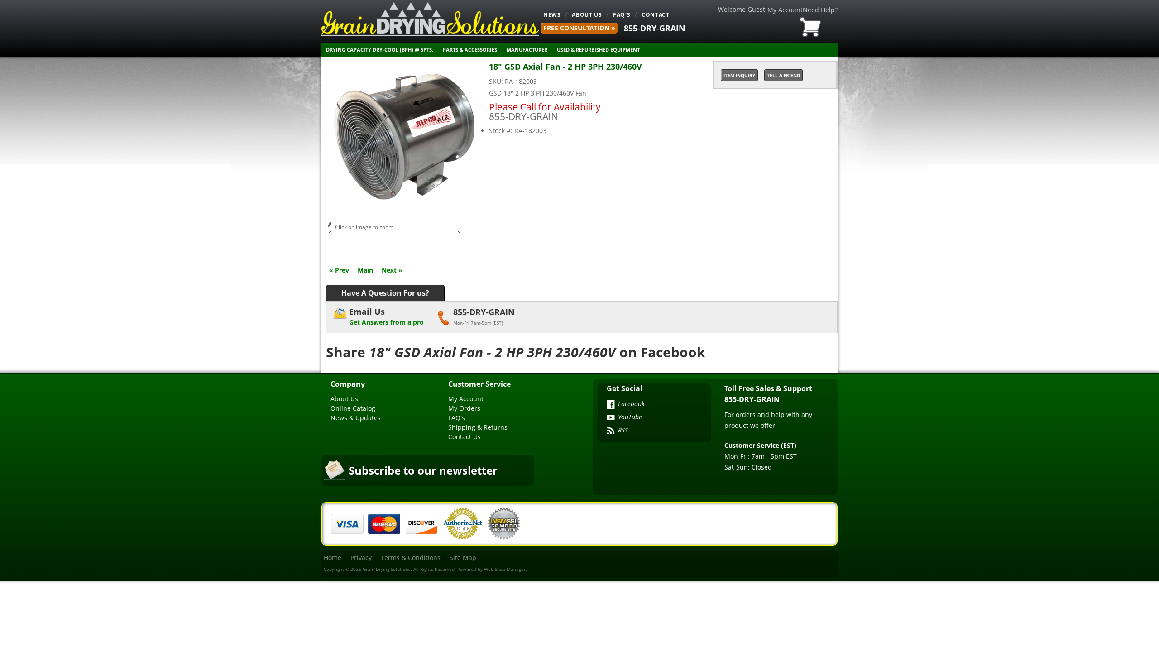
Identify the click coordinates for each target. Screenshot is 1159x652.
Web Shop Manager (505, 569)
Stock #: (501, 130)
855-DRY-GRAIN (654, 28)
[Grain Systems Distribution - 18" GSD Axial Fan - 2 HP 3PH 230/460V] (405, 203)
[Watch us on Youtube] (611, 418)
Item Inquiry (739, 75)
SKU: (497, 81)
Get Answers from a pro (386, 316)
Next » (392, 270)
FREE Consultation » (579, 28)
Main (365, 270)
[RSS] (611, 431)
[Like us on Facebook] (611, 405)
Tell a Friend (783, 75)
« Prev (339, 270)
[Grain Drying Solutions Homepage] (430, 19)
